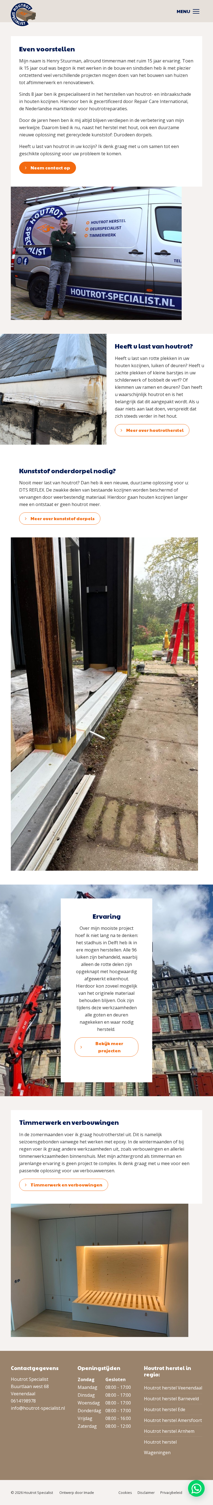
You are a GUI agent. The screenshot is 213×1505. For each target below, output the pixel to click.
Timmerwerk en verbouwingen (66, 1184)
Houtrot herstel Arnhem (169, 1431)
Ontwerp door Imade (76, 1492)
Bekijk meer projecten (109, 1047)
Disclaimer (146, 1492)
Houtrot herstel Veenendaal (173, 1388)
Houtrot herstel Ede (164, 1409)
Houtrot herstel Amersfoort (173, 1420)
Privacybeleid (171, 1492)
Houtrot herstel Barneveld (171, 1399)
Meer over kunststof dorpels (63, 518)
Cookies (125, 1492)
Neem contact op (50, 167)
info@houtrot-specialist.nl (38, 1408)
